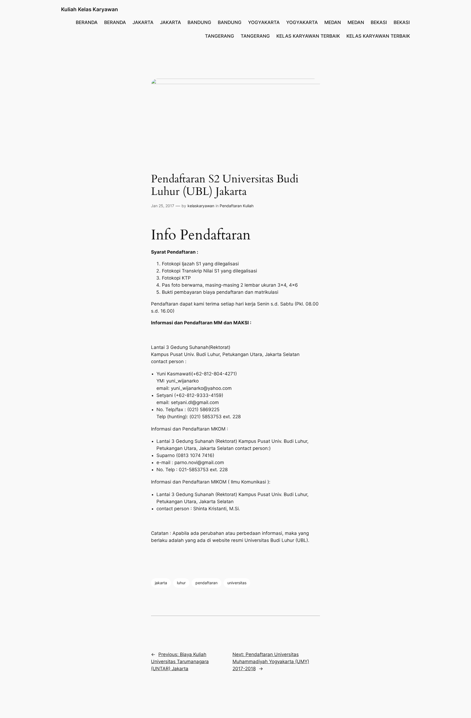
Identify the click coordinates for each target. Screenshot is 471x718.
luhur (181, 582)
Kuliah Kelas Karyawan (89, 9)
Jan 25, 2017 (162, 205)
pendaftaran (206, 582)
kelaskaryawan (201, 205)
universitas (236, 582)
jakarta (161, 582)
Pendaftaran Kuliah (236, 205)
